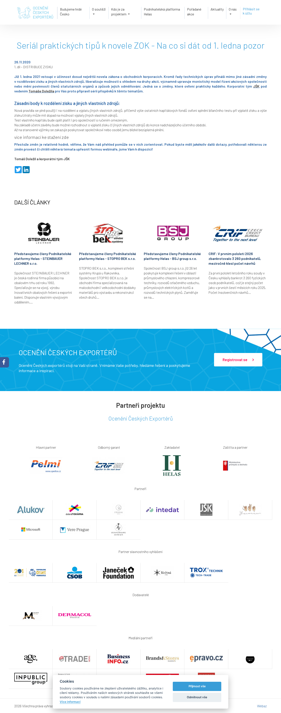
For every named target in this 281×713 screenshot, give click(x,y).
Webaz (262, 706)
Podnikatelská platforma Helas (162, 11)
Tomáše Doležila (41, 91)
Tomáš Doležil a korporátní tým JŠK (42, 159)
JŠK (256, 86)
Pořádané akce (194, 11)
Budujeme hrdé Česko (71, 11)
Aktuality (217, 9)
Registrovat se (235, 359)
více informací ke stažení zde (41, 137)
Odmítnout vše (197, 697)
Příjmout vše (197, 686)
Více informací (70, 702)
